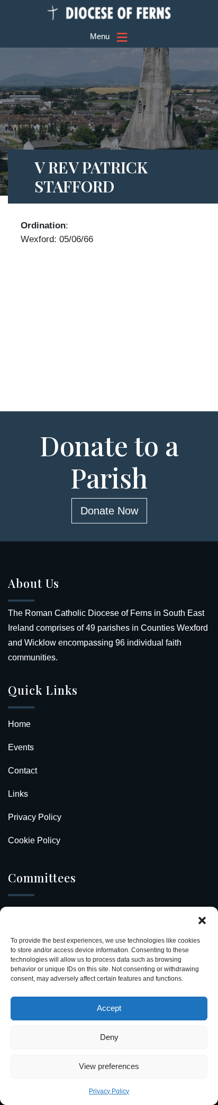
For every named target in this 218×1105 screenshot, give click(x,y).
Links (18, 793)
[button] (202, 920)
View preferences (109, 1066)
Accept (109, 1007)
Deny (109, 1037)
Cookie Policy (34, 840)
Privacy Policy (109, 1091)
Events (21, 747)
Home (19, 724)
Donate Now (109, 511)
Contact (22, 770)
